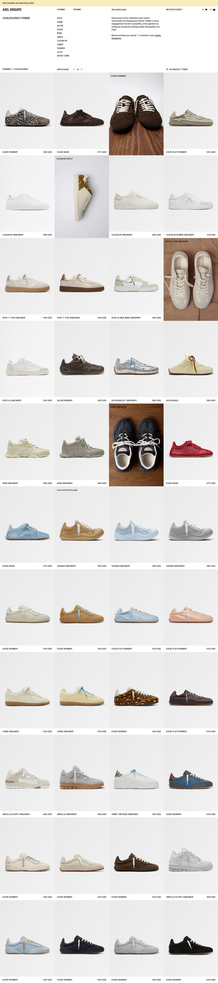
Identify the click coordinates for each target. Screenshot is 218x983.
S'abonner (190, 90)
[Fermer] (212, 17)
